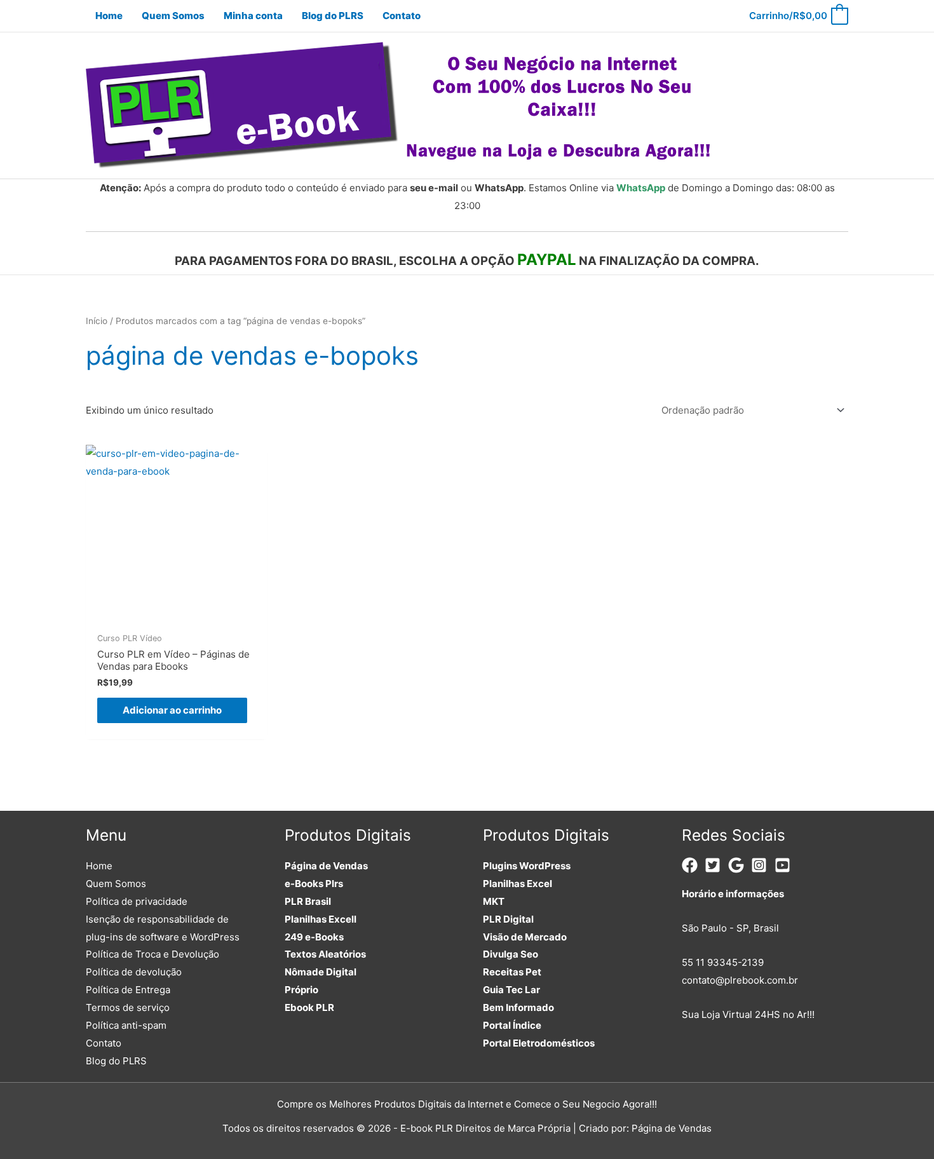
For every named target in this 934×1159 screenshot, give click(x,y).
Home (99, 866)
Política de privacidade (136, 901)
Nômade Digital (320, 972)
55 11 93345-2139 (723, 962)
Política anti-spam (126, 1025)
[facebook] (692, 865)
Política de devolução (134, 972)
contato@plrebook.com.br (740, 980)
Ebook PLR (309, 1007)
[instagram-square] (761, 865)
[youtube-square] (785, 865)
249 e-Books (314, 937)
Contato (103, 1043)
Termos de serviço (128, 1007)
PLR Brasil (308, 901)
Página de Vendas (326, 866)
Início (96, 321)
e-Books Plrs (314, 884)
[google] (738, 865)
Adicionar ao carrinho (172, 710)
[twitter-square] (715, 865)
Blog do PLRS (116, 1061)
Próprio (301, 990)
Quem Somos (116, 884)
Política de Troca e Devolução (152, 954)
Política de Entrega (128, 990)
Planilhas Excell (320, 919)
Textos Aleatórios (325, 954)
